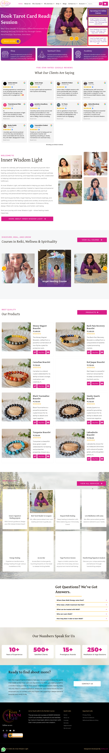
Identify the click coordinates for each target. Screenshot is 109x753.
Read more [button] (60, 97)
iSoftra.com (104, 749)
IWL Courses (36, 4)
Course (55, 281)
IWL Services (48, 4)
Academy (88, 51)
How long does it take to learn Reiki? (70, 618)
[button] (71, 39)
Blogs (65, 4)
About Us (27, 4)
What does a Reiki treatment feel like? (70, 605)
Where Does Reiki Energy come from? (70, 600)
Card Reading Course (23, 280)
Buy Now (41, 352)
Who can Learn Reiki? (64, 614)
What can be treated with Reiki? (68, 609)
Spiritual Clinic (54, 51)
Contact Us (72, 4)
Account (82, 4)
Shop (57, 4)
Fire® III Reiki (95, 280)
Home (20, 4)
